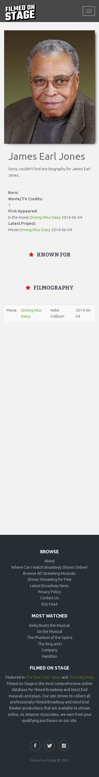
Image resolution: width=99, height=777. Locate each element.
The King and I (50, 644)
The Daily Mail (81, 677)
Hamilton (49, 656)
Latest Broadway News (49, 586)
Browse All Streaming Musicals (49, 573)
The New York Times (43, 677)
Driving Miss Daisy (45, 217)
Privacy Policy (49, 592)
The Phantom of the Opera (49, 637)
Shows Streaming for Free (50, 579)
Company (49, 650)
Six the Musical (49, 631)
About (49, 561)
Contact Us (49, 598)
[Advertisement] (49, 376)
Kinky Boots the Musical (49, 625)
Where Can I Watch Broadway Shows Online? (49, 567)
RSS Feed (49, 604)
